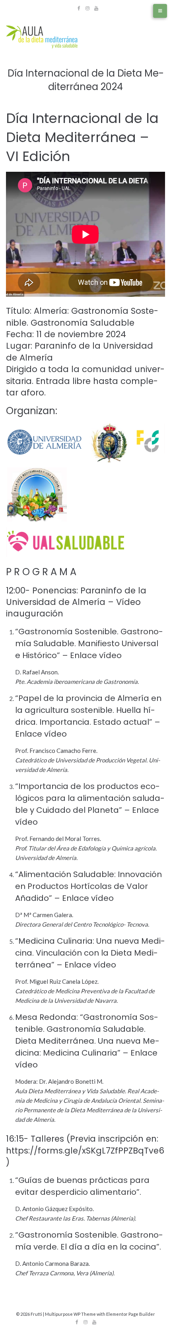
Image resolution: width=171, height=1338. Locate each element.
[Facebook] (79, 8)
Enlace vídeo (96, 655)
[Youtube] (96, 8)
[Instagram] (87, 8)
